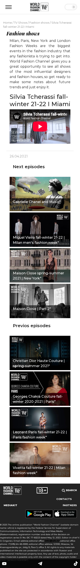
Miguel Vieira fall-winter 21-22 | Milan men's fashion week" (39, 240)
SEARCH (71, 490)
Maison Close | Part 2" (32, 309)
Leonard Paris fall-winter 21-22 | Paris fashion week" (40, 434)
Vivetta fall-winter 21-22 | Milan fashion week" (39, 470)
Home (7, 22)
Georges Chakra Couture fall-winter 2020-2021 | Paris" (38, 399)
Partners (70, 505)
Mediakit (10, 505)
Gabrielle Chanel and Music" (37, 202)
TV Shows (20, 22)
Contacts (64, 499)
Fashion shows (39, 22)
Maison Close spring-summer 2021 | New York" (38, 275)
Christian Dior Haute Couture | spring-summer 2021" (39, 363)
